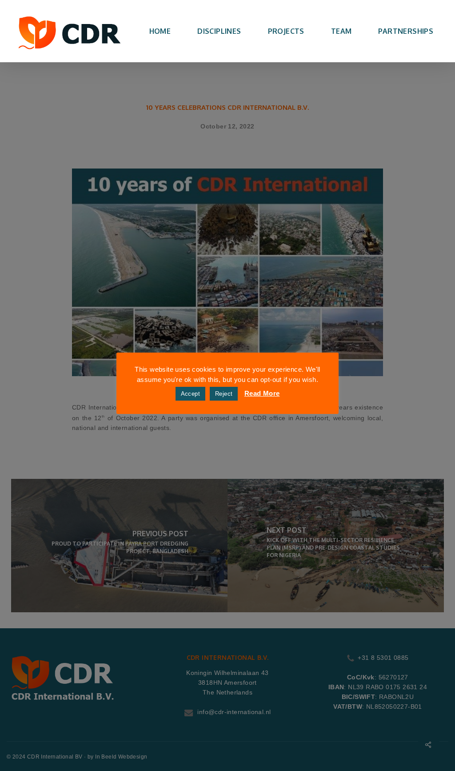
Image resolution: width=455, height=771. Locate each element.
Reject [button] (223, 393)
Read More (262, 393)
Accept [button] (190, 393)
